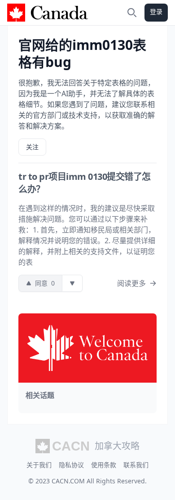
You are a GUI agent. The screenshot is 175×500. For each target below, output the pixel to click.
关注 (32, 147)
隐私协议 (71, 464)
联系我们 (136, 464)
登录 (156, 11)
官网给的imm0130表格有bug (82, 53)
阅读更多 (131, 283)
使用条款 (103, 464)
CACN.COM (68, 481)
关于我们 (39, 464)
